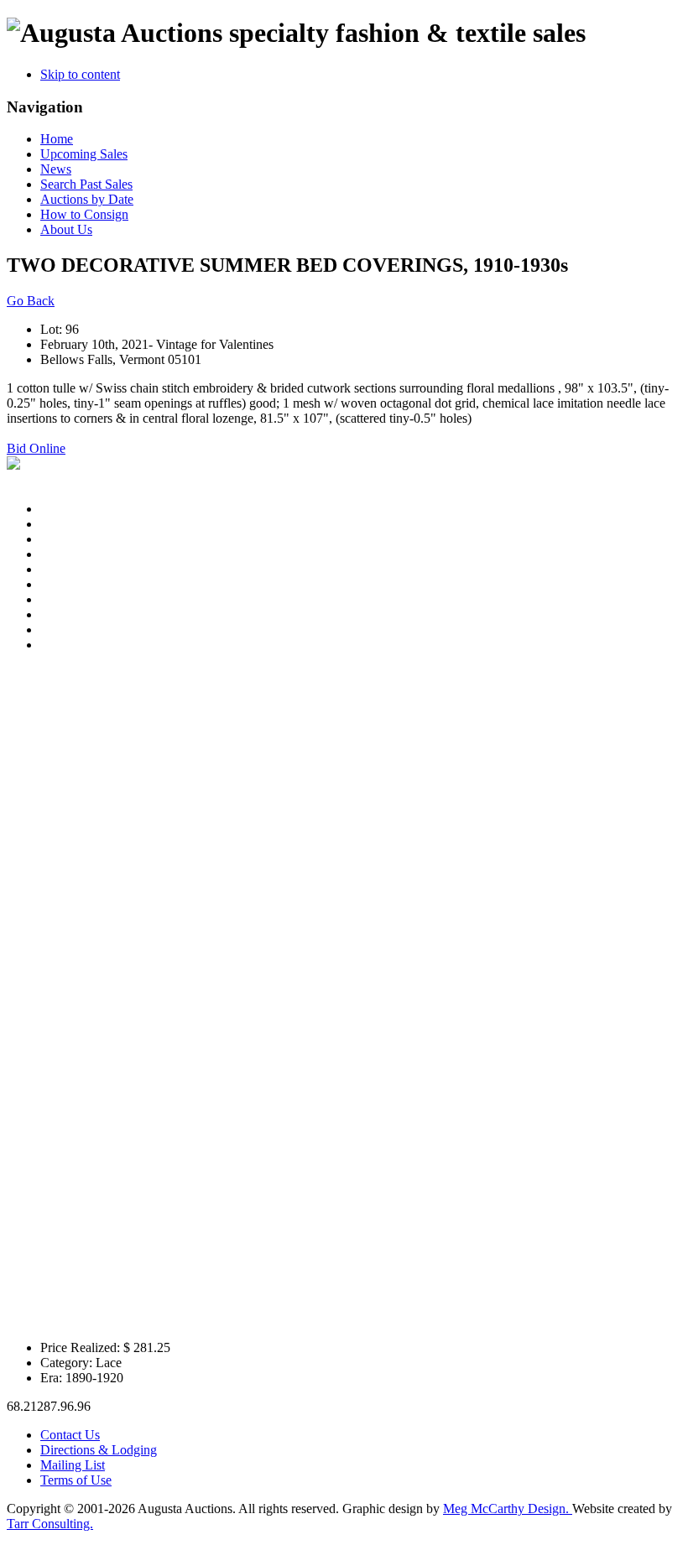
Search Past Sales (86, 184)
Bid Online (36, 448)
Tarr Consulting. (50, 1523)
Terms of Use (76, 1480)
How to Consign (84, 214)
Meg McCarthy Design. (507, 1508)
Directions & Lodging (98, 1450)
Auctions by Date (86, 199)
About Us (66, 229)
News (55, 169)
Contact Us (70, 1435)
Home (56, 139)
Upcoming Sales (84, 154)
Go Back (31, 301)
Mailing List (72, 1465)
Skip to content (80, 74)
